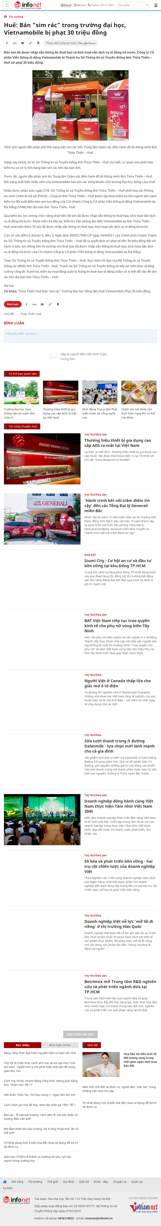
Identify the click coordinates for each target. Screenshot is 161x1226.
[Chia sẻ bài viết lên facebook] (7, 43)
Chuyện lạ (119, 1181)
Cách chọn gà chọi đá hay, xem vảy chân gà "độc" (37, 1105)
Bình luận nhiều (59, 1045)
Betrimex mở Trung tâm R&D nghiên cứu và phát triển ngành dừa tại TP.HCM (120, 986)
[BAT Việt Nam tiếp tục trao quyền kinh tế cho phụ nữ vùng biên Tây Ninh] (42, 639)
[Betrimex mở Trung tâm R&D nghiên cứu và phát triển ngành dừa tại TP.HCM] (42, 1000)
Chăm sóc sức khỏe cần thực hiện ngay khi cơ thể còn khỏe (138, 413)
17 (30, 1085)
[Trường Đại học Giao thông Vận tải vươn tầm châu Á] (21, 392)
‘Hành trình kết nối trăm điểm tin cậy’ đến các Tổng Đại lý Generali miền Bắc (117, 505)
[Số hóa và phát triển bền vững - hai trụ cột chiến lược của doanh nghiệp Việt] (42, 879)
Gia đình (68, 1181)
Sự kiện (8, 1188)
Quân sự (136, 1181)
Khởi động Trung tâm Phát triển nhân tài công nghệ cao (99, 413)
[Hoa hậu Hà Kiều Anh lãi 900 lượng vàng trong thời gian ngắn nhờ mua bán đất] (101, 1064)
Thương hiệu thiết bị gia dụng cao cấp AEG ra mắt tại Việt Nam (59, 413)
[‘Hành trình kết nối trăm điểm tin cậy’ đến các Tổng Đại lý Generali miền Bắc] (42, 519)
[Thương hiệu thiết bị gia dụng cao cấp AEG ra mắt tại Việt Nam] (60, 392)
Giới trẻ (84, 1181)
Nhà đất (90, 555)
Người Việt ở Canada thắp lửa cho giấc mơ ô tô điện (117, 683)
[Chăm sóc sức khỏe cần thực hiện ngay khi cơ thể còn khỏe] (138, 392)
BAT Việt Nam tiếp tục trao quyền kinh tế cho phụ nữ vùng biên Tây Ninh (117, 625)
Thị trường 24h (95, 434)
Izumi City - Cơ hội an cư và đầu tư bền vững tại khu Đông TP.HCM (117, 563)
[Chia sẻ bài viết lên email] (23, 43)
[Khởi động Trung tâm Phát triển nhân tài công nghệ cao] (99, 392)
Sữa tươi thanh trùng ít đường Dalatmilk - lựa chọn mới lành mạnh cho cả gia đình (119, 746)
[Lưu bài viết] (38, 43)
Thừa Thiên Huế (30, 314)
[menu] (7, 5)
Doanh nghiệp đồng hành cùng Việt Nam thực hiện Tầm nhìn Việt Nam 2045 (118, 806)
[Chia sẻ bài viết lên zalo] (15, 43)
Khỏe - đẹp (101, 1181)
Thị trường (16, 16)
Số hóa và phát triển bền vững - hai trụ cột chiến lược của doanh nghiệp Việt (119, 866)
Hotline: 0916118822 (102, 5)
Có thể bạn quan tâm (23, 374)
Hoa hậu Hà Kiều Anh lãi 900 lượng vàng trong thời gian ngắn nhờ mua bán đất (140, 1060)
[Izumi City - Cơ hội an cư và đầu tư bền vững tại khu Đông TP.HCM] (42, 579)
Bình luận (12, 304)
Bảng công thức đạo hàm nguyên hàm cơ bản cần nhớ (40, 1053)
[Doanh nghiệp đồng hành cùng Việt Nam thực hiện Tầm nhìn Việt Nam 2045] (42, 819)
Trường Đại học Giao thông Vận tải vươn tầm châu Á (19, 413)
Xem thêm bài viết (80, 1034)
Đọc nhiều (22, 1045)
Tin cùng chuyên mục (23, 426)
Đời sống (17, 1181)
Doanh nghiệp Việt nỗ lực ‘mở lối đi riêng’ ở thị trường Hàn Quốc (118, 924)
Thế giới (52, 1181)
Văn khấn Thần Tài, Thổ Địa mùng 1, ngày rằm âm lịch (39, 1095)
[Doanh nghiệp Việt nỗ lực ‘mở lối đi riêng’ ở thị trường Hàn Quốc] (42, 940)
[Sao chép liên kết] (30, 43)
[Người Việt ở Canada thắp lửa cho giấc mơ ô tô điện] (42, 699)
